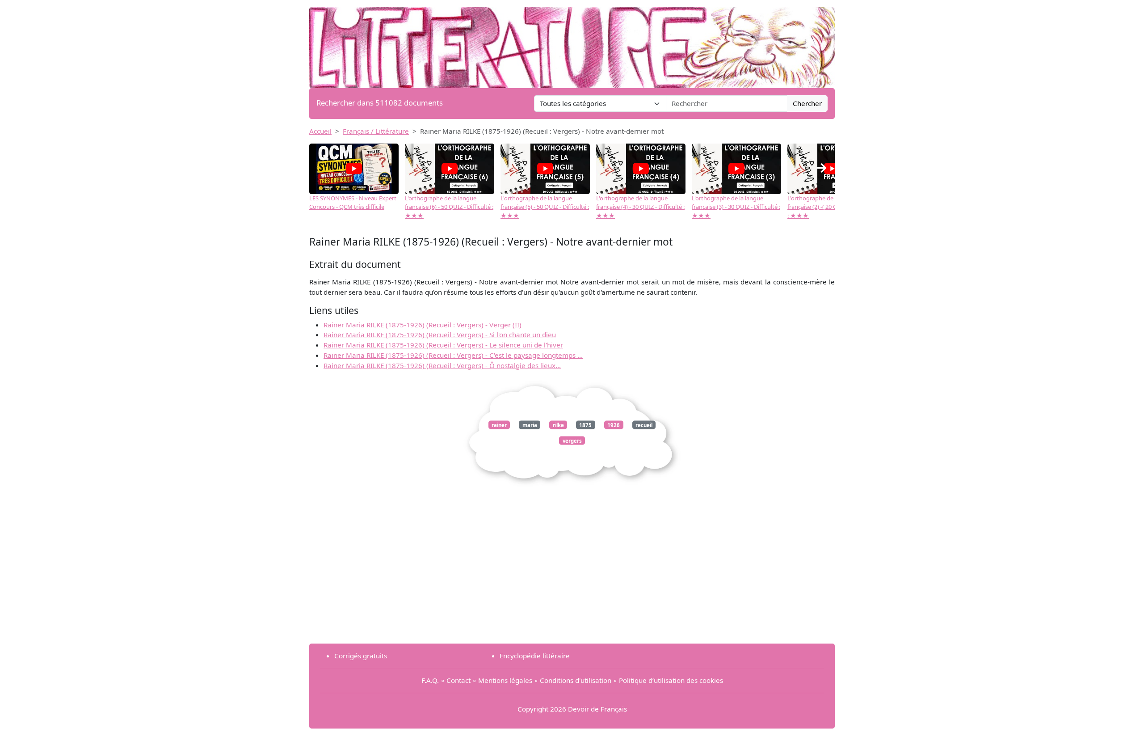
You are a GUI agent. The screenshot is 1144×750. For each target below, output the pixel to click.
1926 (613, 424)
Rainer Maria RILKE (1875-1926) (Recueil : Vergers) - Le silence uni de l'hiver (443, 344)
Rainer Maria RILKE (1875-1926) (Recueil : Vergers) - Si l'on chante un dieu (440, 334)
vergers (572, 440)
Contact (458, 680)
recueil (643, 424)
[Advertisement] (572, 573)
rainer (499, 424)
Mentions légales (505, 680)
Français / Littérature (376, 131)
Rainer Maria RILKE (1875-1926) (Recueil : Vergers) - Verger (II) (423, 324)
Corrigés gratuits (360, 655)
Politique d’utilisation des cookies (671, 680)
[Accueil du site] (572, 43)
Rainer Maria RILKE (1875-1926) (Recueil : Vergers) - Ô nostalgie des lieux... (442, 365)
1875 (585, 424)
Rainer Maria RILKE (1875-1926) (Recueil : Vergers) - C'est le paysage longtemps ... (453, 355)
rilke (558, 424)
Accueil (320, 131)
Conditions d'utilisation (575, 680)
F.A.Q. (430, 680)
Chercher (807, 103)
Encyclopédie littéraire (535, 655)
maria (529, 424)
